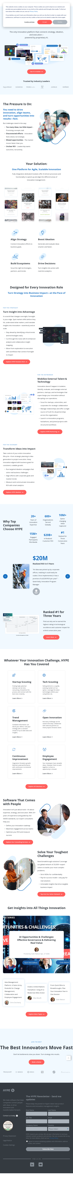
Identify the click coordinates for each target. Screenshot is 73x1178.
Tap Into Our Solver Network (50, 894)
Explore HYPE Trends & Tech (15, 362)
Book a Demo (36, 1062)
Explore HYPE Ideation (13, 492)
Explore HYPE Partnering (48, 432)
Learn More (50, 637)
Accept (44, 22)
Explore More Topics (35, 1014)
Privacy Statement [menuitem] (9, 1136)
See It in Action (35, 72)
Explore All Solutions (35, 786)
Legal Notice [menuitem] (7, 1140)
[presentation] (5, 576)
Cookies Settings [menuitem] (9, 1145)
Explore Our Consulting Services (17, 842)
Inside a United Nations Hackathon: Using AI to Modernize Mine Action (36, 990)
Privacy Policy (34, 11)
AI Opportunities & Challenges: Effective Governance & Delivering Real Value (36, 940)
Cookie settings (29, 22)
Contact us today (9, 1116)
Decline (60, 22)
